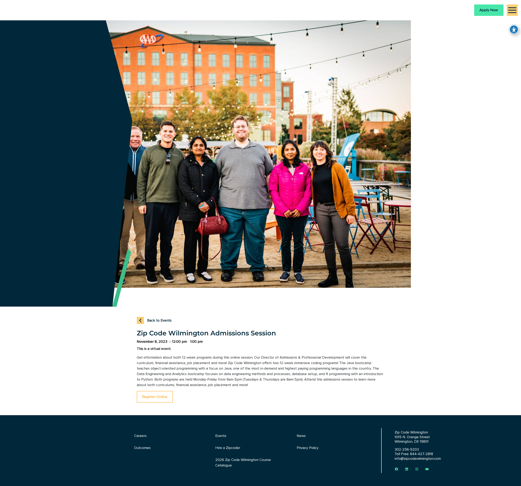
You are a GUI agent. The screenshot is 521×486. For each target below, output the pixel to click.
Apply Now (488, 10)
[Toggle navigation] (512, 10)
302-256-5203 (407, 449)
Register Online (154, 396)
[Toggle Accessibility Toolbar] (514, 29)
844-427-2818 (421, 454)
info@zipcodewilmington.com (418, 458)
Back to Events (159, 320)
